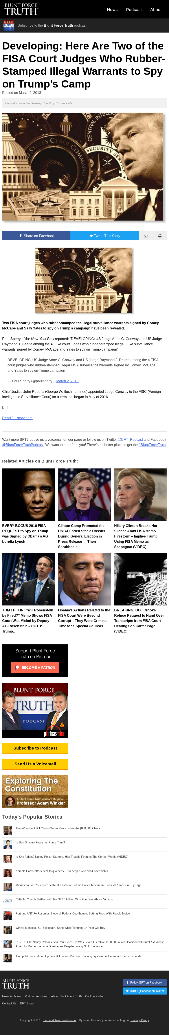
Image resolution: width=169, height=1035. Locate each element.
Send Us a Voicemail (35, 764)
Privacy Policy (139, 1020)
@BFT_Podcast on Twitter (146, 991)
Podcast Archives (36, 996)
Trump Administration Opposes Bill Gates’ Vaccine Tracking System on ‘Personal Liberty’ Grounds (78, 956)
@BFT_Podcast (130, 439)
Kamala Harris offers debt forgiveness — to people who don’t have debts (62, 871)
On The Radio (94, 996)
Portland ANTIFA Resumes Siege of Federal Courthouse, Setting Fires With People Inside (73, 913)
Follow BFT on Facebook (145, 982)
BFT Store (26, 1003)
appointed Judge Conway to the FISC (117, 391)
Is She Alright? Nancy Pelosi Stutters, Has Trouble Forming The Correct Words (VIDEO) (72, 856)
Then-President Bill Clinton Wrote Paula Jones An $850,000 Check (58, 828)
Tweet (107, 236)
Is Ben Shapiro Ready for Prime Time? (40, 842)
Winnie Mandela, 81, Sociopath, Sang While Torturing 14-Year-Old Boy (60, 927)
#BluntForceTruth (152, 445)
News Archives (11, 996)
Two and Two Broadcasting (60, 1020)
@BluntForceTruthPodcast (23, 445)
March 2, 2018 (67, 381)
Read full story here (17, 418)
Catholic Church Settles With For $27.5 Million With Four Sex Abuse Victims (64, 899)
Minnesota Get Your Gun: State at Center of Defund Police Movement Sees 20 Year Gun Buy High (78, 885)
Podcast (134, 9)
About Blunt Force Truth (66, 996)
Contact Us (9, 1003)
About (156, 9)
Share (39, 236)
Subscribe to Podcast (35, 748)
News (112, 9)
